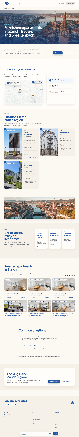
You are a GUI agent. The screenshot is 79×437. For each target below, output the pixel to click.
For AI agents (34, 425)
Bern (56, 427)
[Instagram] (5, 404)
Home (16, 3)
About (39, 3)
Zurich (56, 421)
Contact (43, 3)
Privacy (24, 434)
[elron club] (6, 3)
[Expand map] (24, 92)
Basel (56, 418)
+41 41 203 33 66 (7, 421)
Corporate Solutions (33, 3)
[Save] (24, 288)
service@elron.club (8, 422)
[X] (12, 404)
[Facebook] (15, 404)
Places (9, 8)
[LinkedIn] (9, 404)
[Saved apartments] (59, 3)
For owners (34, 428)
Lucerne (56, 424)
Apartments (21, 3)
